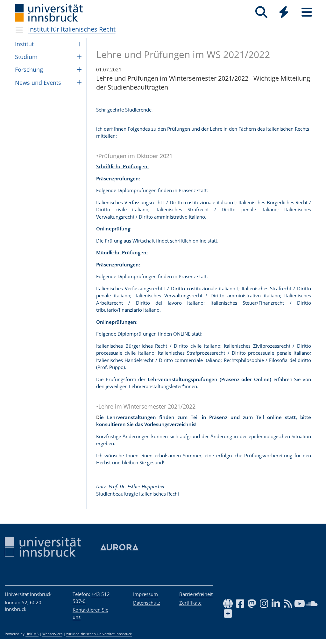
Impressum (145, 594)
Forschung (29, 69)
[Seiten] (306, 12)
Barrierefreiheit (196, 594)
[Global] (284, 13)
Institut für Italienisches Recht (72, 29)
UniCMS (32, 634)
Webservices (52, 634)
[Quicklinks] (284, 12)
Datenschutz (146, 602)
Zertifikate (190, 602)
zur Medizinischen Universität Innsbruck (99, 634)
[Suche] (261, 12)
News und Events (38, 82)
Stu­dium (26, 57)
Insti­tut (24, 44)
